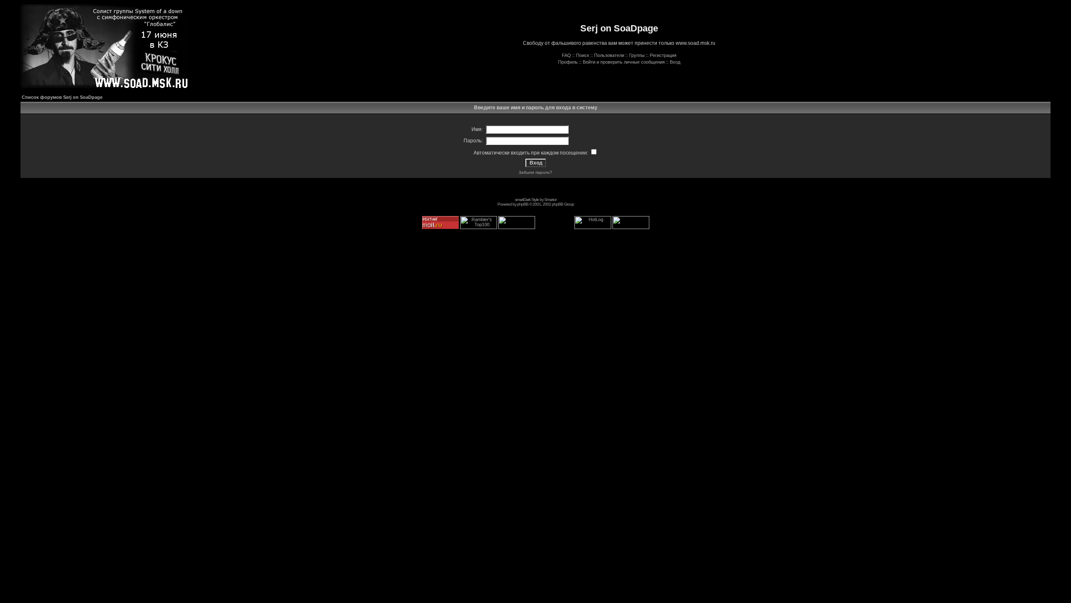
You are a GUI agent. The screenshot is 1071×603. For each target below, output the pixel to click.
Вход (675, 61)
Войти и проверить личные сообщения (624, 61)
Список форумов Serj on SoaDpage (62, 97)
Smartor (550, 199)
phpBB (522, 204)
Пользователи (609, 55)
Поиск (582, 55)
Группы (637, 55)
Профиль (568, 61)
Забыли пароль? (535, 172)
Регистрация (663, 55)
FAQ (566, 55)
